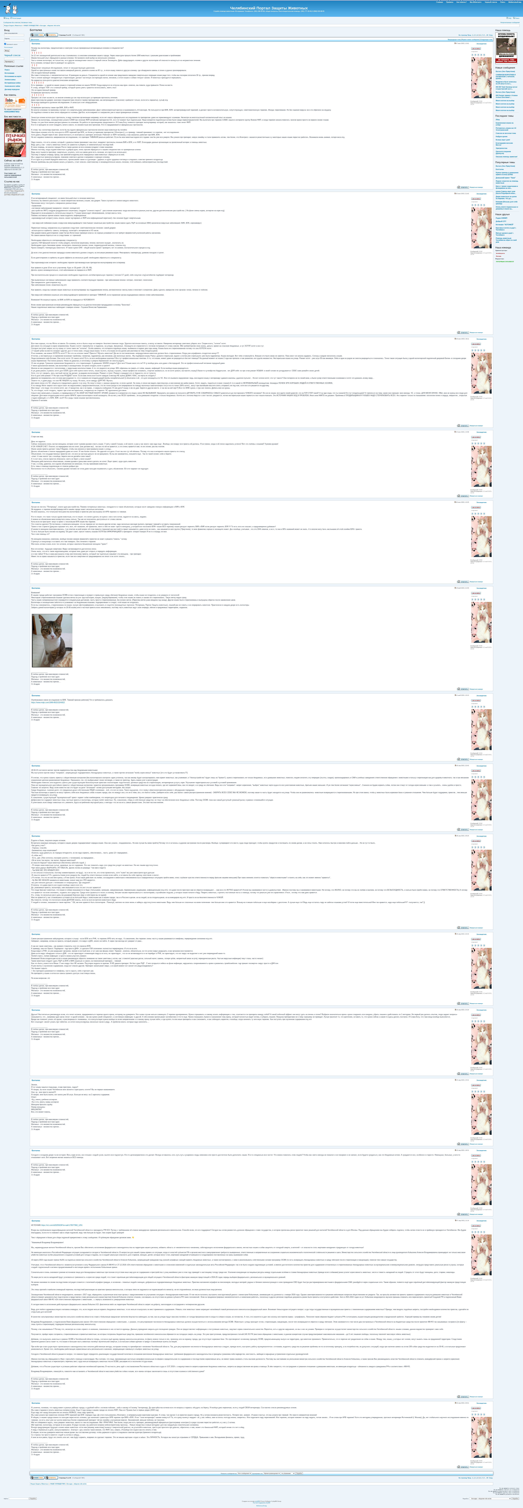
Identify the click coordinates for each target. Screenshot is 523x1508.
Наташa (498, 256)
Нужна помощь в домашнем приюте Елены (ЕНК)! (507, 173)
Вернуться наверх (476, 187)
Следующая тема (486, 39)
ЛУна (498, 120)
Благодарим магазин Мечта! (504, 144)
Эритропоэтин (501, 148)
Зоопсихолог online (12, 86)
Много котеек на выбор (505, 101)
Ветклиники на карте (13, 76)
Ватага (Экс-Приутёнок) (505, 71)
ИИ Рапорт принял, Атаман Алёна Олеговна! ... (507, 96)
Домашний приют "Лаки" (506, 178)
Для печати (35, 39)
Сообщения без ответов (11, 22)
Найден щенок (501, 137)
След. (491, 35)
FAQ (509, 18)
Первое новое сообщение (470, 39)
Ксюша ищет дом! (503, 140)
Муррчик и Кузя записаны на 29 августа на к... (506, 83)
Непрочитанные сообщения (510, 22)
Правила (449, 2)
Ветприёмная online (13, 83)
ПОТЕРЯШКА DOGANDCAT (505, 261)
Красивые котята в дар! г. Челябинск (506, 229)
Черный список (491, 2)
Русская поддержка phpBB (261, 1503)
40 (487, 35)
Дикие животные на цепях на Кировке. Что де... (506, 197)
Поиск (502, 2)
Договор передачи (12, 89)
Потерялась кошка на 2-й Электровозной (506, 129)
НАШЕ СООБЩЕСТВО (31, 25)
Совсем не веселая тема (506, 133)
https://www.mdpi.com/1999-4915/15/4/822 (48, 702)
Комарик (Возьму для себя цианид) (506, 203)
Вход (7, 18)
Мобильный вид (514, 2)
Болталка (36, 29)
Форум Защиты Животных (13, 25)
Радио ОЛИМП (501, 218)
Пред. (469, 35)
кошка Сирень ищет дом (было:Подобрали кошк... (506, 192)
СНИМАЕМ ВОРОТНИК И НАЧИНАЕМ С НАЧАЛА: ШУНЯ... (506, 77)
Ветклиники (9, 73)
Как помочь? (462, 2)
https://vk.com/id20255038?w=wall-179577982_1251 (61, 1225)
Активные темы (26, 22)
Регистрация (16, 18)
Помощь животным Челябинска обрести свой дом (506, 240)
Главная (439, 2)
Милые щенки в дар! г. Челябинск (505, 234)
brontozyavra (500, 253)
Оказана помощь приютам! (506, 157)
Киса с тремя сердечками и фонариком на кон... (507, 187)
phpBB (257, 1501)
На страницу (463, 35)
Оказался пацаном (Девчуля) (503, 152)
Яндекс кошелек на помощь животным (507, 182)
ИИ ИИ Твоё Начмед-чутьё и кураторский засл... (506, 88)
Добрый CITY (501, 221)
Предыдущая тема (454, 39)
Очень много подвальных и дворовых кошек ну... (507, 208)
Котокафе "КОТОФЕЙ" (505, 225)
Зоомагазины (10, 80)
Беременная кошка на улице (504, 124)
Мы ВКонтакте (475, 2)
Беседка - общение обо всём (50, 25)
